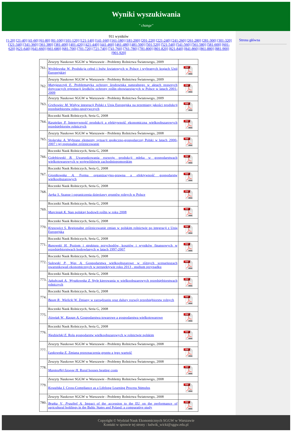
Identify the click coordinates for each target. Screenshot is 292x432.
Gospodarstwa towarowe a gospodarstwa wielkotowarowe (105, 317)
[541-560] (183, 45)
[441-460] (107, 45)
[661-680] (54, 49)
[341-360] (30, 45)
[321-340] (15, 45)
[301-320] (224, 40)
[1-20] (10, 40)
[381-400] (61, 45)
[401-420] (76, 45)
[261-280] (194, 40)
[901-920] (119, 53)
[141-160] (102, 40)
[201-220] (148, 40)
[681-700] (69, 49)
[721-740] (99, 49)
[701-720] (84, 49)
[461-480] (122, 45)
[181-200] (132, 40)
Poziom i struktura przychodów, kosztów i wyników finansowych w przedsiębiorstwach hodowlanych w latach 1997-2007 (112, 247)
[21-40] (21, 40)
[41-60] (33, 40)
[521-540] (168, 45)
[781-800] (145, 49)
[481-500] (137, 45)
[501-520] (153, 45)
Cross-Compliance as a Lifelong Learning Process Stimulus (99, 388)
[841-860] (191, 49)
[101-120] (71, 40)
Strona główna (249, 40)
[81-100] (57, 40)
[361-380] (46, 45)
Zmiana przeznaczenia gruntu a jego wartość (90, 352)
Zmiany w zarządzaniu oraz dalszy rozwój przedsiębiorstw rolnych (111, 300)
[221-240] (163, 40)
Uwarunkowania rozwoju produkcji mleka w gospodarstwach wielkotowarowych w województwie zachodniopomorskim (112, 159)
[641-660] (38, 49)
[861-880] (206, 49)
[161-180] (117, 40)
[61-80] (44, 40)
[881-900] (222, 49)
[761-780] (130, 49)
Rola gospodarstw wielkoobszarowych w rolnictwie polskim (101, 335)
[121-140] (87, 40)
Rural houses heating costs (83, 370)
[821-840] (176, 49)
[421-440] (91, 45)
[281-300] (209, 40)
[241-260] (178, 40)
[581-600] (214, 45)
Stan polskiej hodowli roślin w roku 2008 (87, 212)
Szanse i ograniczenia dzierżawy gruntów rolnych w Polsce (96, 194)
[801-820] (161, 49)
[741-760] (115, 49)
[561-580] (198, 45)
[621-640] (23, 49)
